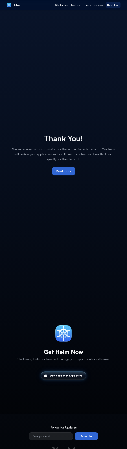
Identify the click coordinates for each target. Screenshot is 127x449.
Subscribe (86, 436)
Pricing (87, 5)
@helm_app (61, 5)
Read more (63, 171)
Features (75, 5)
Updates (98, 5)
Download (113, 5)
